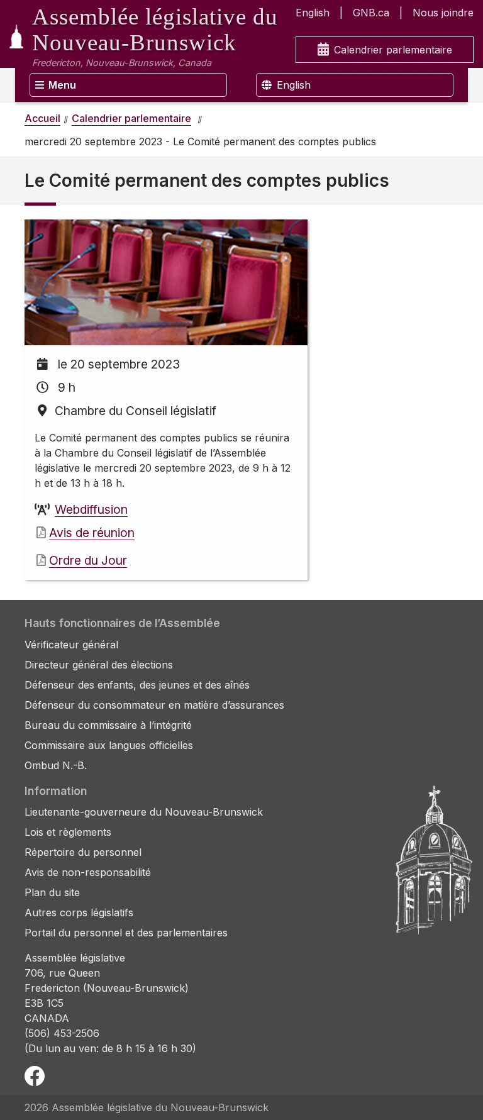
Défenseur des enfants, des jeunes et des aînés (137, 685)
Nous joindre (443, 12)
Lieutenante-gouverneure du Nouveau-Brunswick (144, 812)
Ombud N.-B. (56, 765)
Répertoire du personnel (83, 852)
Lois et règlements (68, 832)
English (313, 12)
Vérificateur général (71, 644)
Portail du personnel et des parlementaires (126, 932)
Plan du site (52, 892)
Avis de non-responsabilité (88, 872)
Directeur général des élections (99, 664)
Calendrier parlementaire (393, 49)
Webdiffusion (91, 509)
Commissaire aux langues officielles (109, 745)
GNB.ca (371, 12)
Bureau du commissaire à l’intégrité (108, 725)
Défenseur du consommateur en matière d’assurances (154, 705)
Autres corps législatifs (79, 912)
